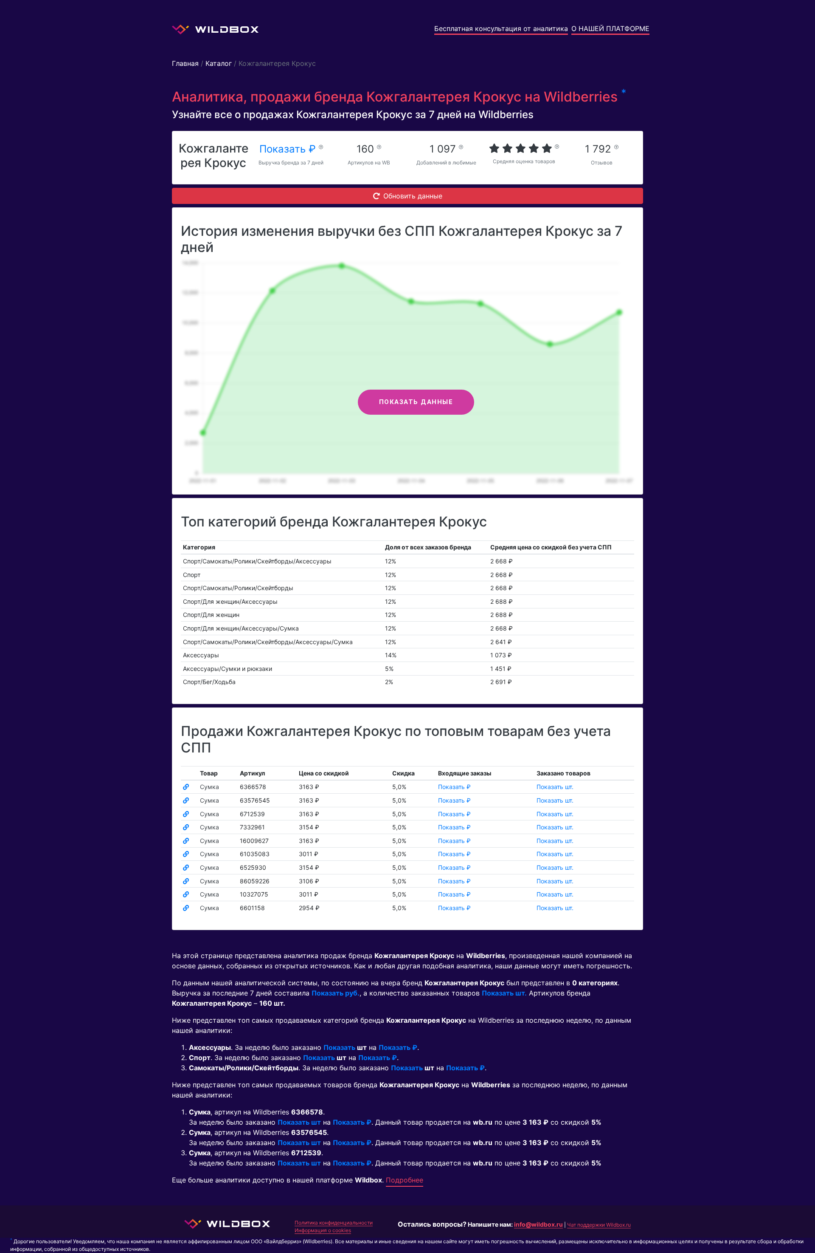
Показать (339, 1047)
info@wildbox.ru (538, 1224)
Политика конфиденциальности (334, 1222)
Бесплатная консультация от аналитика (501, 28)
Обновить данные (412, 196)
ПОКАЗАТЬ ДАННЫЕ (416, 402)
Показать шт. (555, 786)
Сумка (209, 786)
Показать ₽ (289, 149)
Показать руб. (336, 993)
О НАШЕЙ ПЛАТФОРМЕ (610, 28)
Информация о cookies (323, 1230)
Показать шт (299, 1122)
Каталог (218, 63)
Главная (185, 63)
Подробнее (404, 1180)
